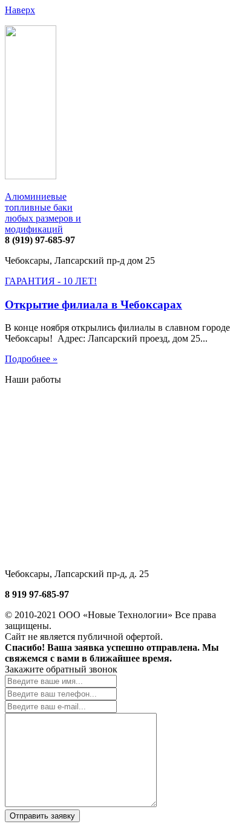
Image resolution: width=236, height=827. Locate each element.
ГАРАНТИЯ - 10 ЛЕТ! (51, 281)
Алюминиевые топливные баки (43, 212)
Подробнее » (31, 359)
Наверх (20, 10)
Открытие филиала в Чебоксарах (93, 304)
